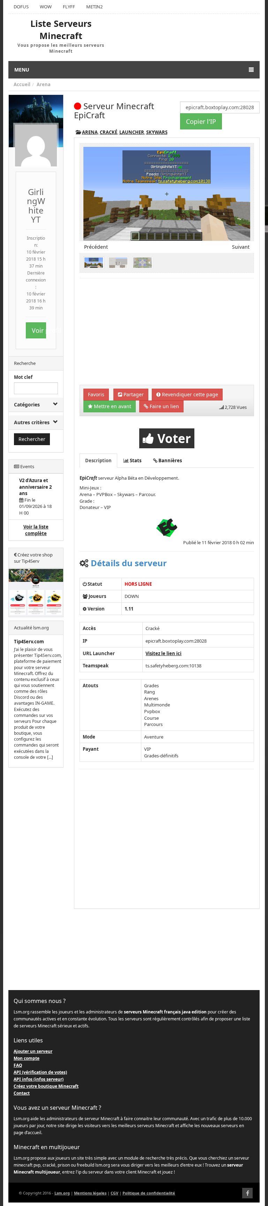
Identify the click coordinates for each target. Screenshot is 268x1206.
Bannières (169, 460)
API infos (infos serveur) (39, 1079)
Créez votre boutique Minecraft (46, 1086)
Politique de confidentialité (148, 1193)
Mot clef (23, 377)
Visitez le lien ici (163, 653)
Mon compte (26, 1058)
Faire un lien (163, 406)
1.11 (129, 609)
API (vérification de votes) (40, 1072)
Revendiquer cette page (189, 394)
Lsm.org (62, 1193)
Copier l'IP (201, 121)
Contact (22, 1093)
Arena (44, 84)
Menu (21, 69)
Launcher (131, 132)
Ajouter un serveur (33, 1051)
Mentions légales (90, 1193)
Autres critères (32, 422)
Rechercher (31, 439)
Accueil (22, 84)
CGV (114, 1193)
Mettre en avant (111, 406)
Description (98, 460)
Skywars (157, 132)
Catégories (27, 404)
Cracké (108, 132)
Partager (133, 394)
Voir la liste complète (36, 530)
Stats (135, 460)
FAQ (18, 1065)
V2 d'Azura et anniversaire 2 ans (35, 486)
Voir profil (39, 330)
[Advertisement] (36, 879)
